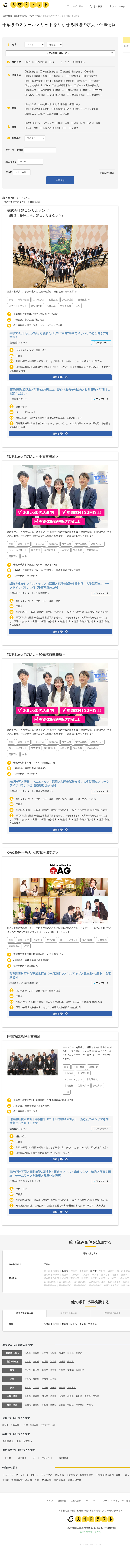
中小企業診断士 (55, 81)
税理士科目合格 (31, 1425)
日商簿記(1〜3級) (48, 1425)
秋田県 (62, 1353)
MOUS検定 (46, 90)
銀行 (42, 113)
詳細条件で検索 (107, 173)
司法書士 (82, 81)
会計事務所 (8, 1441)
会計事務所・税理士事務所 (80, 1475)
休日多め (59, 1475)
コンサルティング (45, 123)
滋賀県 (28, 1387)
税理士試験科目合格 (37, 76)
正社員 (30, 62)
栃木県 (36, 1370)
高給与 (28, 1480)
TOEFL (99, 90)
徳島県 (70, 1396)
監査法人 (31, 113)
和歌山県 (71, 1387)
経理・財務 (79, 123)
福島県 (79, 1353)
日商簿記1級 (58, 76)
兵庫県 (53, 1387)
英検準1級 (73, 90)
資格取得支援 (74, 1480)
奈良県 (62, 1387)
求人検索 (98, 6)
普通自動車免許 (77, 94)
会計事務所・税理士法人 (68, 104)
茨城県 (47, 1324)
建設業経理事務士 (63, 85)
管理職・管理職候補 (13, 1480)
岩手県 (45, 1353)
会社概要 (62, 1500)
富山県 (36, 1361)
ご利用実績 (76, 1500)
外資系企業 (46, 104)
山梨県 (62, 1361)
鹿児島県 (80, 1405)
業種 (14, 108)
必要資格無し (96, 94)
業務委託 (80, 62)
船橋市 (65, 1271)
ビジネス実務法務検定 (88, 85)
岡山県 (45, 1396)
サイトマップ (92, 1500)
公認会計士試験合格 (73, 71)
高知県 (96, 1396)
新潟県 (28, 1361)
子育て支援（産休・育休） (109, 1475)
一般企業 (31, 104)
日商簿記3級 (91, 76)
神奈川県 (92, 1324)
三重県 (53, 1379)
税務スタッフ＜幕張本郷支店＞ (25, 983)
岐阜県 (28, 1379)
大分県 (62, 1405)
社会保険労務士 (35, 81)
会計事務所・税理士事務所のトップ (17, 16)
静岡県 (36, 1379)
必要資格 (16, 75)
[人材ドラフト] (25, 4)
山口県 (62, 1396)
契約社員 (42, 62)
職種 (14, 127)
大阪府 (45, 1387)
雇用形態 (16, 62)
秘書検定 (31, 90)
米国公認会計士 (50, 71)
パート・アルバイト (62, 62)
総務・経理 (94, 123)
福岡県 (28, 1405)
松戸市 (93, 1271)
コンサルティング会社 (87, 109)
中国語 (41, 94)
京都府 (36, 1387)
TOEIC (30, 94)
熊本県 (53, 1405)
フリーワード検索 (14, 150)
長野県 (70, 1361)
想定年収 (16, 138)
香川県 (79, 1396)
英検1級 (60, 90)
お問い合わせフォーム (90, 1531)
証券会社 (53, 113)
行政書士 (95, 81)
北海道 (28, 1353)
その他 (66, 113)
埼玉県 (74, 1324)
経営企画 (47, 128)
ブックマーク (118, 6)
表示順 (9, 172)
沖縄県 (90, 1405)
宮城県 (53, 1353)
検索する (60, 180)
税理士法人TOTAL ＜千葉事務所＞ (33, 456)
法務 (58, 128)
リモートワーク (10, 1475)
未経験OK (47, 1480)
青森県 (36, 1353)
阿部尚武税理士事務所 (23, 1036)
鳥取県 (28, 1396)
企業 (18, 1441)
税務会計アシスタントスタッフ (25, 1181)
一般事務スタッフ (18, 399)
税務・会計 (63, 123)
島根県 (36, 1396)
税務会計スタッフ (18, 342)
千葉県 (38, 16)
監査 (29, 123)
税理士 (90, 71)
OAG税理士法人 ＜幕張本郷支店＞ (33, 852)
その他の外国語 (57, 94)
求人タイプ (11, 162)
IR (66, 128)
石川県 (45, 1361)
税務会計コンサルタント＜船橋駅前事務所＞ (32, 791)
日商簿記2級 (74, 76)
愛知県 (45, 1379)
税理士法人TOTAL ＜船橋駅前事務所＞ (36, 654)
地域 (14, 44)
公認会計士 (32, 71)
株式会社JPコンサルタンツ (28, 210)
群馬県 (65, 1324)
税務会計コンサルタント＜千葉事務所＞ (29, 593)
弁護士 (70, 81)
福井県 (53, 1361)
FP (48, 85)
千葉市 (47, 1264)
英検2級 (87, 90)
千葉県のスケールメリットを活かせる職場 (61, 16)
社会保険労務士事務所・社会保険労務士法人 (49, 109)
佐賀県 (36, 1405)
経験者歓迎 (59, 1480)
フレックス (46, 1475)
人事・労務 (32, 128)
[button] (60, 53)
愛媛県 (87, 1396)
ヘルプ (50, 1500)
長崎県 (45, 1405)
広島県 (53, 1396)
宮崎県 (70, 1405)
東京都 (82, 1324)
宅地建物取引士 (35, 85)
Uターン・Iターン (30, 1475)
